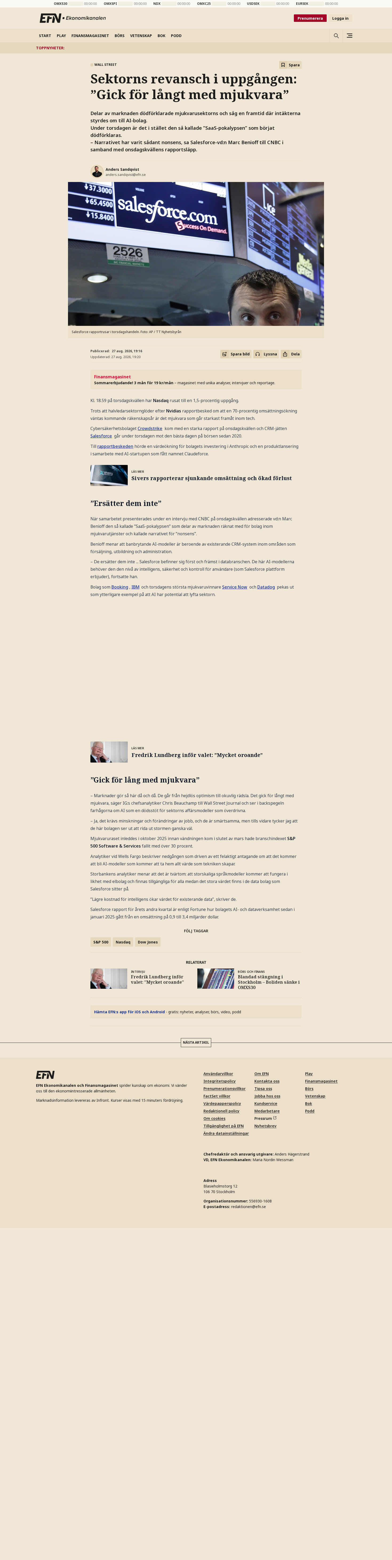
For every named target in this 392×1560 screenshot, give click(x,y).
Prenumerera (310, 18)
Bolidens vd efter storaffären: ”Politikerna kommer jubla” (219, 47)
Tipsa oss (263, 1088)
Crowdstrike (150, 428)
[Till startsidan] (73, 18)
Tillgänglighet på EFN (223, 1125)
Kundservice (265, 1103)
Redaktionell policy (221, 1110)
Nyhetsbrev (265, 1125)
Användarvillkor (218, 1073)
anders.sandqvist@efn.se (126, 174)
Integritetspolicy (219, 1081)
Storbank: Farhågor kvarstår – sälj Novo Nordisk (326, 47)
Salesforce (101, 436)
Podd (309, 1110)
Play (309, 1073)
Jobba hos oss (267, 1096)
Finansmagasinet (321, 1081)
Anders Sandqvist (122, 169)
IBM (135, 587)
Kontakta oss (266, 1081)
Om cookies (214, 1118)
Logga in (340, 18)
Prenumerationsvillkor (224, 1088)
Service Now (234, 587)
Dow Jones (148, 942)
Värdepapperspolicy (222, 1103)
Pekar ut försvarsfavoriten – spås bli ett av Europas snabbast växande (91, 47)
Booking (119, 587)
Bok (308, 1103)
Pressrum (263, 1118)
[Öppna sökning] (336, 35)
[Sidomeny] (349, 35)
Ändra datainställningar (226, 1133)
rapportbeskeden (115, 446)
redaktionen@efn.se (248, 1206)
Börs (309, 1088)
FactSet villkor (216, 1096)
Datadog (266, 587)
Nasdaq (123, 942)
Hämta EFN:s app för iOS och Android (129, 1011)
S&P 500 (100, 942)
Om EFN (261, 1073)
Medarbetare (267, 1110)
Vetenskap (315, 1096)
